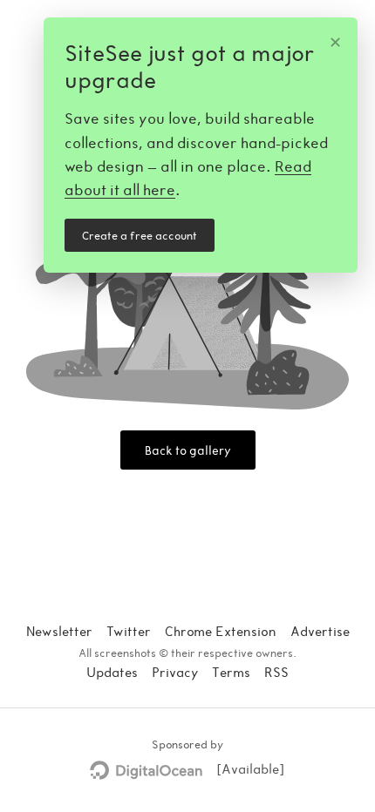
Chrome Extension (220, 630)
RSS (276, 671)
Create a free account (139, 235)
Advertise (320, 630)
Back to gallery (188, 450)
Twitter (128, 630)
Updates (112, 671)
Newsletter (59, 630)
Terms (231, 671)
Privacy (175, 671)
